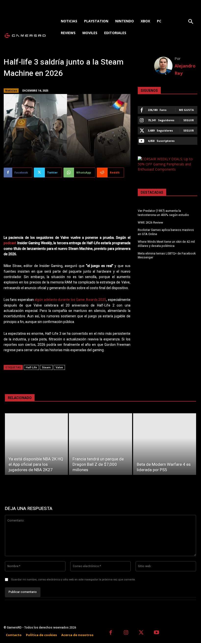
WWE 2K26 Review (150, 222)
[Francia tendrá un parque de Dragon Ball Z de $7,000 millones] (100, 444)
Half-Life (31, 367)
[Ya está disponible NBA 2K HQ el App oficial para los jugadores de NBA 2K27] (36, 444)
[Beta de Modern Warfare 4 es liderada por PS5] (164, 444)
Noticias (11, 90)
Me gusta (186, 110)
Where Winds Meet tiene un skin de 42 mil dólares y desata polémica (166, 244)
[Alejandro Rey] (164, 66)
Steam (46, 367)
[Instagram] (126, 633)
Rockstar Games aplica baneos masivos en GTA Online (166, 232)
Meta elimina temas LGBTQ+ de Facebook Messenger (167, 255)
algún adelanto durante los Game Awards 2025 (70, 299)
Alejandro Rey (185, 69)
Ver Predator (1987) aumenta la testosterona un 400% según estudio (163, 213)
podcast (10, 243)
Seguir (188, 120)
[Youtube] (156, 633)
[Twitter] (141, 633)
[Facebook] (110, 633)
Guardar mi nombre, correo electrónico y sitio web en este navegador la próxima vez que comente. (73, 579)
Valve (59, 367)
